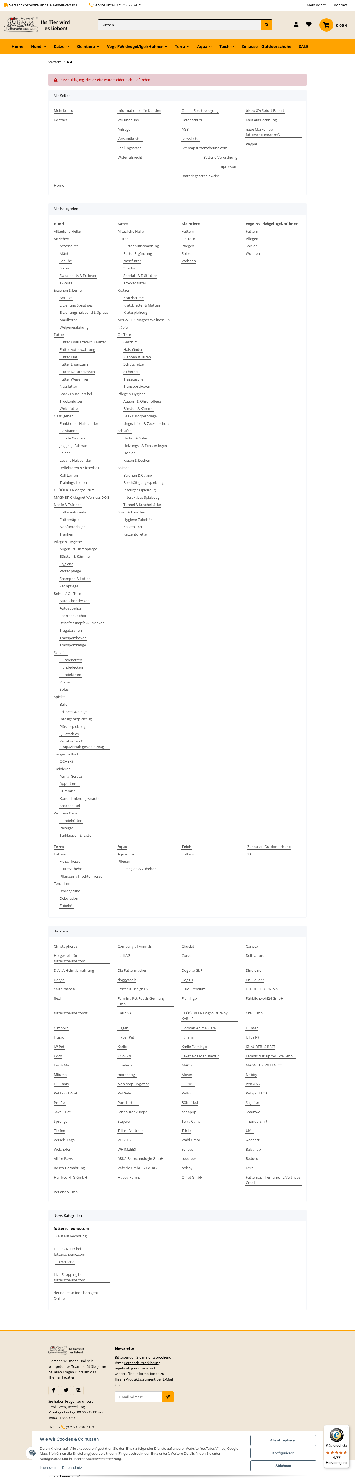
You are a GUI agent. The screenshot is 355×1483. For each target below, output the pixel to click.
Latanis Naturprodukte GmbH (270, 1055)
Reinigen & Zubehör (139, 868)
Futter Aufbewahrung (77, 349)
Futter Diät (68, 356)
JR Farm (188, 1037)
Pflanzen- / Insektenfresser (82, 876)
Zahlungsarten (129, 147)
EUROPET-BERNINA (262, 988)
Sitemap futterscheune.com (204, 147)
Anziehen (61, 238)
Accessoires (69, 245)
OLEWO (188, 1083)
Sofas (64, 689)
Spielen (60, 696)
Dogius (187, 979)
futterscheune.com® (71, 1013)
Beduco (252, 1158)
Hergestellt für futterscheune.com (69, 958)
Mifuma (60, 1074)
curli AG (124, 955)
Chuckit (188, 946)
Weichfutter (69, 408)
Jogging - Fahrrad (73, 445)
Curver (187, 955)
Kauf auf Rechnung (261, 119)
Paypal (251, 144)
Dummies (67, 790)
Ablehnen (283, 1466)
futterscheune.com (71, 1228)
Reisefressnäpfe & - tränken (82, 622)
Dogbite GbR (192, 970)
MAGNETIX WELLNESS (264, 1065)
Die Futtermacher (132, 970)
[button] (296, 25)
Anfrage (124, 129)
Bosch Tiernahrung (69, 1167)
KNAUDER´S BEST (260, 1046)
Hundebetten (71, 659)
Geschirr (130, 342)
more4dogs (127, 1074)
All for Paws (63, 1158)
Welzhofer (62, 1149)
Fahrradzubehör (73, 615)
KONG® (124, 1055)
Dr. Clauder (255, 979)
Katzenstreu (133, 526)
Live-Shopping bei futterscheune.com (69, 1277)
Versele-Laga (64, 1139)
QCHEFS (66, 761)
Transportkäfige (73, 644)
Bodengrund (70, 890)
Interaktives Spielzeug (141, 497)
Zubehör (67, 905)
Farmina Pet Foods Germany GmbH (141, 1001)
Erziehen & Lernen (69, 290)
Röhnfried (190, 1102)
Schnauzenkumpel (133, 1111)
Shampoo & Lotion (75, 578)
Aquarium (126, 854)
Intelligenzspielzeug (76, 718)
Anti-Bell (66, 297)
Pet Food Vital (65, 1093)
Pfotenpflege (70, 571)
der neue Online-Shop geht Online (76, 1295)
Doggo (59, 979)
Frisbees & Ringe (73, 711)
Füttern (188, 231)
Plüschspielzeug (73, 726)
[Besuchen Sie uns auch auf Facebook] (53, 1390)
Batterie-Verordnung (220, 157)
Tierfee (59, 1130)
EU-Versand (65, 1261)
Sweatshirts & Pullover (78, 275)
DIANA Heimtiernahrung (74, 970)
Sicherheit (131, 371)
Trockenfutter (71, 401)
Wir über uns (128, 119)
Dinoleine (253, 970)
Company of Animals (135, 946)
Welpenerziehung (74, 327)
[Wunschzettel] (309, 25)
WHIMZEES (127, 1149)
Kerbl (250, 1167)
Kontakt (340, 4)
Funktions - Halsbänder (79, 423)
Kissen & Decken (136, 460)
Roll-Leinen (69, 475)
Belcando (253, 1149)
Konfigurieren (283, 1453)
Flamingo (189, 998)
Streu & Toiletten (131, 512)
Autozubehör (71, 608)
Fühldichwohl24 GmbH (264, 998)
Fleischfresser (71, 861)
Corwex (252, 946)
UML (249, 1130)
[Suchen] (266, 24)
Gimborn (61, 1027)
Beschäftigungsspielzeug (143, 482)
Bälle (63, 704)
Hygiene (66, 563)
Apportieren (70, 783)
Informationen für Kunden (139, 110)
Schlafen (61, 652)
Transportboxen (73, 637)
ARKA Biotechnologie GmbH (141, 1158)
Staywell (124, 1121)
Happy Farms (129, 1177)
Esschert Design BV (133, 988)
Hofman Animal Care (199, 1027)
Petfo (186, 1093)
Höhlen (129, 452)
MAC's (187, 1065)
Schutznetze (133, 364)
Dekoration (69, 898)
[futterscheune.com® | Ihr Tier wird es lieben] (38, 25)
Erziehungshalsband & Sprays (84, 312)
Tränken (66, 534)
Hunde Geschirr (72, 438)
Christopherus (65, 946)
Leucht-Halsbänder (75, 460)
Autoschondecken (75, 600)
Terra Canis (191, 1121)
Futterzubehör (72, 868)
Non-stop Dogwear (133, 1083)
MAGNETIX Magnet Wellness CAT (145, 319)
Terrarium (62, 883)
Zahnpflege (69, 586)
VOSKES (124, 1139)
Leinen (65, 452)
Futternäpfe (69, 519)
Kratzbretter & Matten (141, 305)
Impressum (228, 166)
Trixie (186, 1130)
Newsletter (191, 138)
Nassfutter (68, 386)
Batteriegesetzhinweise (201, 175)
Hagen (123, 1027)
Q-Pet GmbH (192, 1177)
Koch (58, 1055)
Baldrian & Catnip (137, 475)
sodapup (189, 1111)
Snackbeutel (70, 805)
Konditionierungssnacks (79, 798)
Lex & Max (62, 1065)
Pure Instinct (128, 1102)
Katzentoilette (135, 534)
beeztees (189, 1158)
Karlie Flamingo (194, 1046)
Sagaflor (252, 1102)
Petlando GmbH (67, 1191)
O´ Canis (61, 1083)
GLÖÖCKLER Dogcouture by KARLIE (205, 1016)
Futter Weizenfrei (74, 379)
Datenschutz (192, 119)
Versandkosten (130, 138)
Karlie (122, 1046)
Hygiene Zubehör (137, 519)
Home (17, 46)
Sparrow (253, 1111)
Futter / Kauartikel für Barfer (83, 342)
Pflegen (188, 245)
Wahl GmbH (192, 1139)
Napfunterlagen (73, 526)
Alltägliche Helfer (67, 231)
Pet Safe (124, 1093)
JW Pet (59, 1046)
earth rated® (64, 988)
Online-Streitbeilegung (200, 110)
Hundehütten (71, 820)
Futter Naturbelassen (77, 371)
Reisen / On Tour (67, 593)
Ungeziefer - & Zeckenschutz (146, 423)
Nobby (251, 1074)
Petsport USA (257, 1093)
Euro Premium (194, 988)
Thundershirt (256, 1121)
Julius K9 (252, 1037)
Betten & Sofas (135, 438)
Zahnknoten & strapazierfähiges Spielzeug (82, 744)
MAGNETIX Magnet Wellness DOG (81, 497)
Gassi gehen (63, 415)
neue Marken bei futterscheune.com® (263, 132)
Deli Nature (255, 955)
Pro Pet (60, 1102)
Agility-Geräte (71, 776)
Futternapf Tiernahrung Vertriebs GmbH (273, 1180)
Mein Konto (316, 4)
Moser (187, 1074)
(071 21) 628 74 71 (80, 1427)
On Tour (124, 334)
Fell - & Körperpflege (140, 415)
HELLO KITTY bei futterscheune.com (69, 1251)
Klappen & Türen (137, 356)
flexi (57, 998)
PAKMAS (253, 1083)
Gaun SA (124, 1013)
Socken (66, 268)
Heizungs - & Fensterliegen (145, 445)
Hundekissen (70, 674)
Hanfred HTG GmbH (70, 1177)
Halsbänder (69, 430)
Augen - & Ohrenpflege (78, 548)
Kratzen (124, 290)
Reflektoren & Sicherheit (80, 467)
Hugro (59, 1037)
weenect (253, 1139)
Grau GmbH (255, 1013)
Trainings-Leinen (73, 482)
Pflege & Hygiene (68, 541)
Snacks (129, 268)
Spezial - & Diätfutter (140, 275)
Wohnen (189, 260)
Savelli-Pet (62, 1111)
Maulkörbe (69, 319)
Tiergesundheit (66, 754)
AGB (185, 129)
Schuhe (66, 260)
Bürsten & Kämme (75, 556)
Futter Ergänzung (74, 364)
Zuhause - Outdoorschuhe (269, 846)
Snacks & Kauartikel (76, 393)
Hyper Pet (126, 1037)
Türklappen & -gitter (76, 835)
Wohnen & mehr (67, 813)
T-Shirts (66, 283)
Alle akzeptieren (283, 1440)
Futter (59, 334)
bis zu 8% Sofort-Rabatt (265, 110)
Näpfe (123, 327)
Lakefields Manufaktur (200, 1055)
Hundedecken (71, 667)
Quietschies (69, 733)
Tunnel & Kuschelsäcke (142, 504)
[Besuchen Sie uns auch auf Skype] (78, 1390)
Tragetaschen (71, 630)
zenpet (187, 1149)
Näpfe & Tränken (68, 504)
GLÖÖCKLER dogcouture (74, 489)
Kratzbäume (133, 297)
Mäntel (65, 253)
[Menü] (346, 1428)
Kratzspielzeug (135, 312)
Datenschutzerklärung (142, 1362)
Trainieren (62, 768)
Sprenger (61, 1121)
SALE (251, 854)
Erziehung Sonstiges (76, 305)
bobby (187, 1167)
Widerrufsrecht (130, 157)
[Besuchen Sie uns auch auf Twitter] (66, 1390)
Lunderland (127, 1065)
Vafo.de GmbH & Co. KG (137, 1167)
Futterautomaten (74, 512)
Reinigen (67, 828)
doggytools (127, 979)
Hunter (252, 1027)
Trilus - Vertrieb (130, 1130)
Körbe (65, 682)
